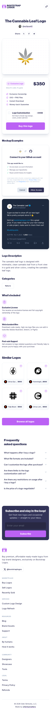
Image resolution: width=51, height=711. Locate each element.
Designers (7, 659)
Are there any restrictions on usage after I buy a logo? (23, 481)
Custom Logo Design (12, 603)
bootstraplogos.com (22, 220)
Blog (4, 621)
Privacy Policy (8, 685)
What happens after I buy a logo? (19, 452)
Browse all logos (25, 421)
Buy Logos (7, 582)
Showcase (7, 664)
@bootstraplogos (14, 569)
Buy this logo (26, 126)
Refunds (6, 690)
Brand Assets (8, 626)
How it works (8, 647)
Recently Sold (8, 592)
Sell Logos (7, 587)
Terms (5, 680)
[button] (24, 34)
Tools (4, 669)
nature (8, 286)
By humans (7, 642)
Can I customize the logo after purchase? (23, 464)
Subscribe (25, 533)
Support (6, 631)
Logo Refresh (8, 608)
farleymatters (30, 707)
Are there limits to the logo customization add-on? (16, 472)
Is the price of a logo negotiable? (19, 488)
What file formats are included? (19, 458)
